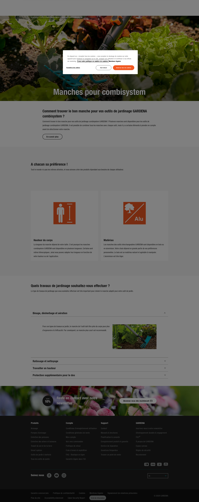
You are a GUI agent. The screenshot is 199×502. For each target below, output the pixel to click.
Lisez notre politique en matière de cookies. (93, 61)
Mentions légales (115, 61)
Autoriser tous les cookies (123, 68)
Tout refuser (103, 68)
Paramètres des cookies (73, 67)
